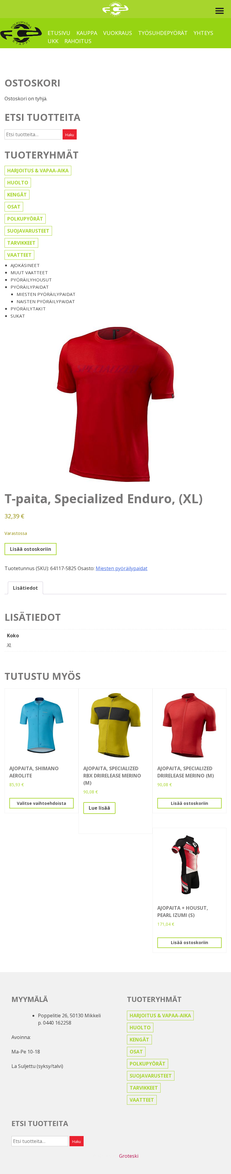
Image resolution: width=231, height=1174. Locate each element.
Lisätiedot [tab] (25, 588)
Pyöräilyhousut (31, 280)
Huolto (17, 182)
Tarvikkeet (21, 243)
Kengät (17, 194)
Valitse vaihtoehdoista (41, 803)
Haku (69, 134)
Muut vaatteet (29, 272)
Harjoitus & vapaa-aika (38, 170)
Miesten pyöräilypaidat (46, 294)
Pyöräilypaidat (30, 287)
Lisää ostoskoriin (30, 549)
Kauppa (86, 32)
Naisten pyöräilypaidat (46, 301)
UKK (53, 41)
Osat (13, 206)
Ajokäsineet (25, 265)
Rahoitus (77, 41)
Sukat (18, 316)
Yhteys (203, 32)
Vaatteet (19, 255)
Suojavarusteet (28, 231)
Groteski (128, 1156)
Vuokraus (117, 32)
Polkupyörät (25, 218)
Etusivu (59, 32)
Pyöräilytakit (28, 309)
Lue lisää (99, 808)
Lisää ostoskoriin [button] (189, 803)
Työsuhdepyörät (163, 32)
